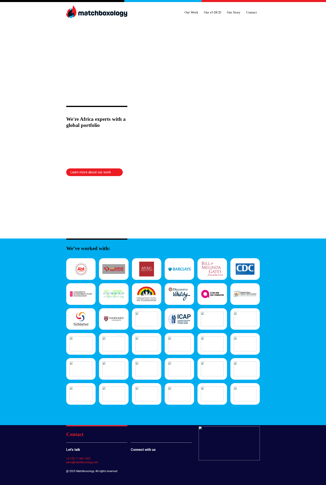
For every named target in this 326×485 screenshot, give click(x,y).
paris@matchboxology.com (82, 462)
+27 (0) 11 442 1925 (78, 458)
